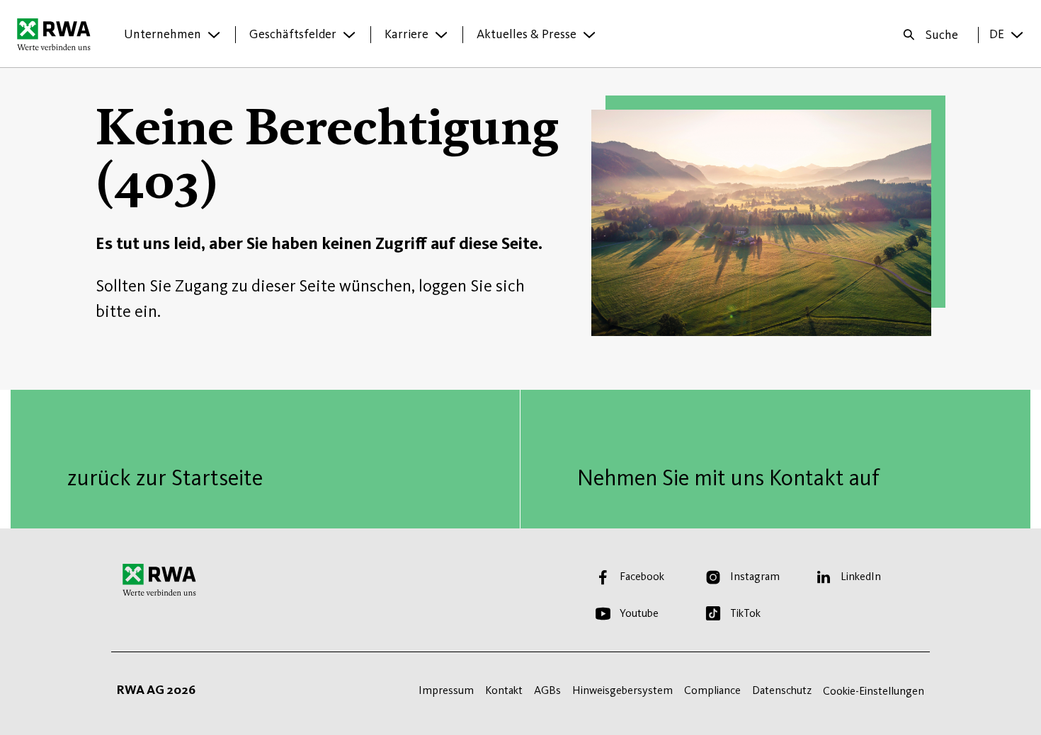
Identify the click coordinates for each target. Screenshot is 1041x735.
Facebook (642, 576)
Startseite (57, 34)
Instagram (755, 576)
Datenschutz (782, 690)
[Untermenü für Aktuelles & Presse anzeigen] (589, 35)
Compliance (712, 690)
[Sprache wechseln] (1017, 35)
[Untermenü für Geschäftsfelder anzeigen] (349, 35)
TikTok (745, 613)
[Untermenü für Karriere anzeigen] (441, 35)
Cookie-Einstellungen (873, 691)
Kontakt (504, 690)
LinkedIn (861, 576)
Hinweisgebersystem (622, 690)
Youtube (639, 613)
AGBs (547, 690)
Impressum (446, 690)
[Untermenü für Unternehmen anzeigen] (214, 35)
